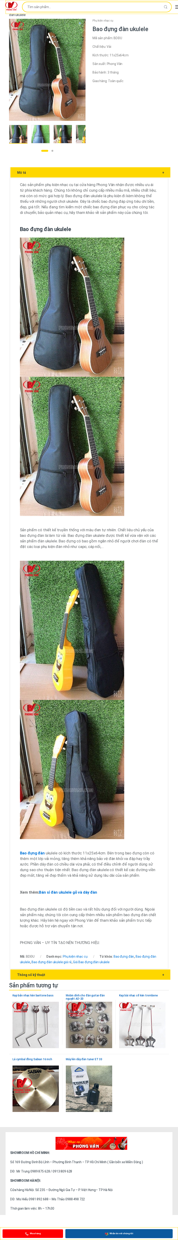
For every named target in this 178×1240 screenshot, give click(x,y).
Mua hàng (35, 1233)
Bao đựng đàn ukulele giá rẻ (51, 962)
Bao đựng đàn (124, 956)
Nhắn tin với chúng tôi (121, 1233)
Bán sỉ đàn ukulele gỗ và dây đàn (68, 892)
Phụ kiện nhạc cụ (102, 20)
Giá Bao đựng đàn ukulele (91, 962)
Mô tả (90, 172)
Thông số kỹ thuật (90, 975)
